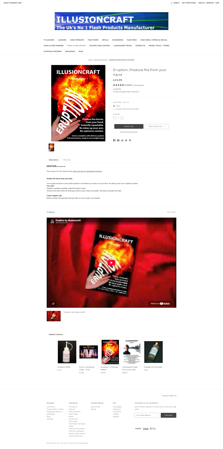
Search (176, 3)
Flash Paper (93, 40)
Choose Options (110, 352)
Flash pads (132, 40)
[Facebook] (114, 140)
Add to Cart (67, 352)
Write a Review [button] (138, 85)
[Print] (122, 140)
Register (210, 3)
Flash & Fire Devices (76, 45)
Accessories (117, 40)
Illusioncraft (95, 407)
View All (93, 409)
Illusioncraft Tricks (122, 45)
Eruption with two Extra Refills (127, 109)
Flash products (77, 40)
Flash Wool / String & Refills (153, 40)
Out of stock (88, 352)
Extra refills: (121, 102)
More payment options (129, 132)
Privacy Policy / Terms (159, 45)
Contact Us (140, 45)
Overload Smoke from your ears (130, 368)
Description (53, 160)
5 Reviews (67, 160)
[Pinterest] (130, 140)
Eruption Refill (63, 367)
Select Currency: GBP (13, 3)
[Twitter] (126, 140)
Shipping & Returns (53, 51)
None (118, 106)
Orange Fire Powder (153, 367)
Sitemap (50, 419)
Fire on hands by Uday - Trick (86, 368)
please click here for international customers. (87, 171)
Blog (81, 51)
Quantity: (116, 114)
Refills (105, 40)
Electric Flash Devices (99, 45)
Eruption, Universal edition (109, 368)
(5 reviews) (128, 85)
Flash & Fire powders (53, 45)
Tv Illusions (49, 40)
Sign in (201, 3)
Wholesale (70, 51)
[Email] (118, 140)
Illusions (62, 40)
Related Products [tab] (56, 334)
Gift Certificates (189, 3)
